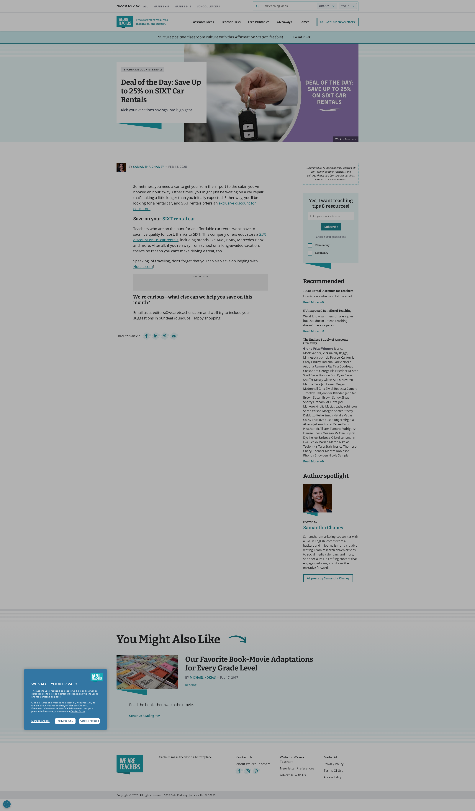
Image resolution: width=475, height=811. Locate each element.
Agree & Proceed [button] (89, 721)
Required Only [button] (65, 721)
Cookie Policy (78, 712)
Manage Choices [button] (40, 721)
